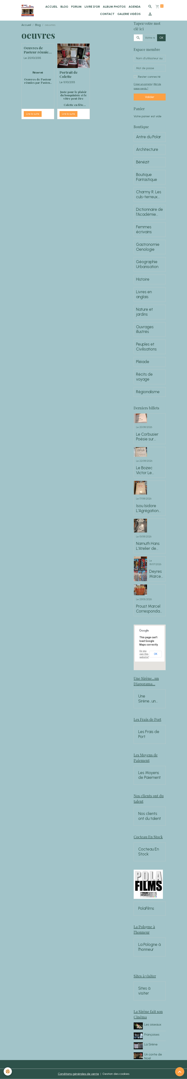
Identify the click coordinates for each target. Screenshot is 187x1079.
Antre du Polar (148, 137)
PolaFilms (146, 908)
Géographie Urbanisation (147, 264)
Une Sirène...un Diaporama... (149, 699)
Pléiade (142, 361)
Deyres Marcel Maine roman (155, 574)
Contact (107, 14)
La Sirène (151, 1044)
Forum (76, 6)
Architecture (147, 149)
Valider (149, 97)
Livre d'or (92, 6)
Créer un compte (143, 84)
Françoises (151, 1034)
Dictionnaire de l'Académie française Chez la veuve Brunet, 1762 (149, 212)
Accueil (51, 6)
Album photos (114, 6)
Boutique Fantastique (146, 177)
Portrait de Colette (69, 74)
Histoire (142, 279)
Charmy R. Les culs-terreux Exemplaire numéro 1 (148, 194)
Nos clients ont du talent (149, 816)
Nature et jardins (144, 312)
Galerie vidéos (129, 14)
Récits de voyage (144, 377)
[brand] (27, 10)
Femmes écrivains (144, 229)
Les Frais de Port (148, 734)
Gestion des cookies (115, 1074)
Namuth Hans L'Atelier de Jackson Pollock (148, 546)
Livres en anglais (144, 294)
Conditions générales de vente (78, 1074)
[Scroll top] (179, 1071)
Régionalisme (148, 392)
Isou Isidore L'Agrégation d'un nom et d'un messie (147, 508)
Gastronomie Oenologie (147, 247)
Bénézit (142, 162)
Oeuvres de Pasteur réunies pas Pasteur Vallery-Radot (37, 50)
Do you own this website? (144, 654)
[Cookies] (8, 1071)
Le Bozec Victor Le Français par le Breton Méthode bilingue (149, 470)
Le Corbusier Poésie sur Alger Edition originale (147, 437)
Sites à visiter (144, 991)
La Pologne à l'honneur (149, 947)
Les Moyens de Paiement (149, 775)
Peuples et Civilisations (146, 347)
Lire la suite (32, 113)
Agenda (135, 6)
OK (161, 37)
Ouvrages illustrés (145, 329)
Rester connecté (149, 76)
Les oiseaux (152, 1024)
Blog (64, 6)
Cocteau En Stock (148, 852)
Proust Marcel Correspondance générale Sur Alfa (149, 609)
